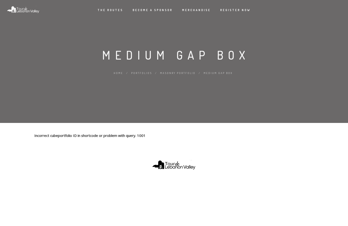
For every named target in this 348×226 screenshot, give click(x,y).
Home (118, 73)
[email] (183, 181)
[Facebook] (165, 181)
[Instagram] (174, 181)
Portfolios (141, 73)
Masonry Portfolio (178, 73)
